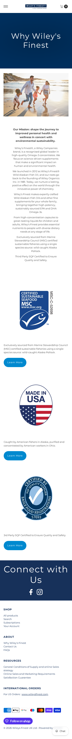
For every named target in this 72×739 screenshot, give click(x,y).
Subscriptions (12, 622)
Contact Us (10, 646)
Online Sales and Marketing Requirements (29, 674)
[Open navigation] (6, 6)
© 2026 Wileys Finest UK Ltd (20, 728)
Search (8, 619)
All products (11, 615)
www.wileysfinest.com (35, 694)
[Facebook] (31, 591)
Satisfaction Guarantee (17, 677)
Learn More (15, 362)
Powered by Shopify (51, 728)
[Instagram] (40, 591)
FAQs (7, 650)
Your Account (11, 626)
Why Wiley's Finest (15, 643)
